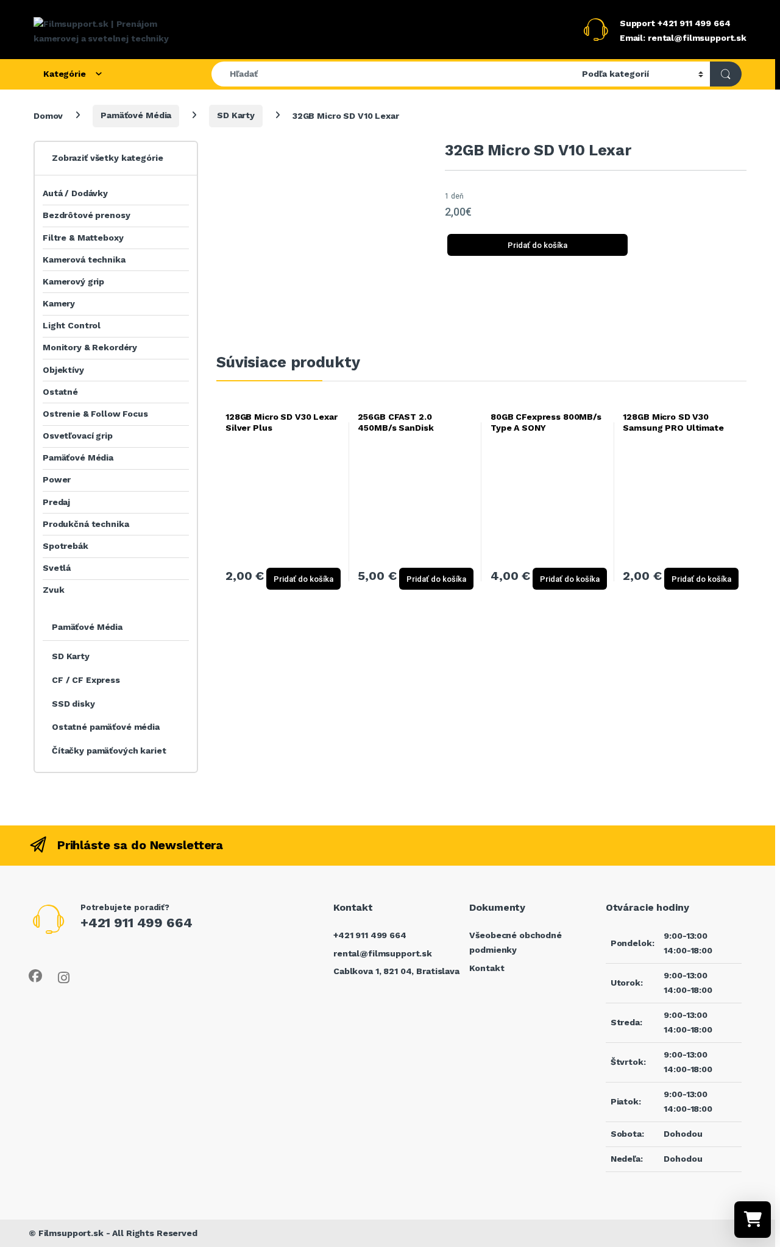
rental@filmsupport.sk (382, 953)
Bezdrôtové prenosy (86, 215)
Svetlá (57, 568)
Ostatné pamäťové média (106, 727)
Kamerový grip (73, 281)
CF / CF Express (86, 680)
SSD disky (73, 703)
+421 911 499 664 (369, 935)
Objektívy (63, 370)
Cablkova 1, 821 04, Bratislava (396, 971)
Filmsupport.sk (71, 1233)
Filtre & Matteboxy (83, 237)
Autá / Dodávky (75, 193)
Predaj (56, 502)
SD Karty (236, 115)
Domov (48, 115)
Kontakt (486, 968)
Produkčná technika (86, 524)
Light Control (72, 325)
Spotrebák (65, 546)
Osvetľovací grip (78, 435)
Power (57, 479)
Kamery (59, 303)
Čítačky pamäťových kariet (109, 750)
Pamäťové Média (136, 115)
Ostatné (60, 392)
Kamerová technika (84, 259)
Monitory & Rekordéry (90, 347)
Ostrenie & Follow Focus (95, 414)
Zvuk (53, 590)
